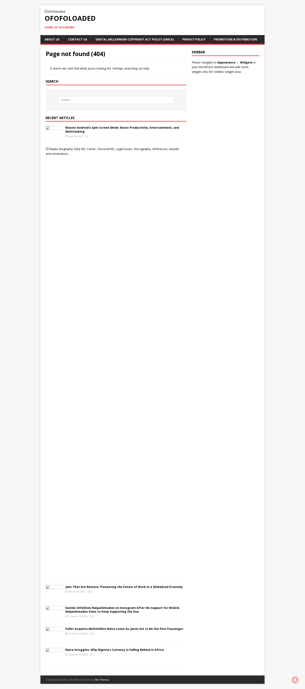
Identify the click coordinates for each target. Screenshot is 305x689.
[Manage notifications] (295, 680)
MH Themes (102, 680)
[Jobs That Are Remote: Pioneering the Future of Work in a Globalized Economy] (54, 595)
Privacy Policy (193, 39)
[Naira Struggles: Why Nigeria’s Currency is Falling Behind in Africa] (54, 658)
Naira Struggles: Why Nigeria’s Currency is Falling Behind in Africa (114, 650)
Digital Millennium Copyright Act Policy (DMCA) (135, 39)
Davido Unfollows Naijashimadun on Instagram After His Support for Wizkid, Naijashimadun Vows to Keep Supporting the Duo (122, 609)
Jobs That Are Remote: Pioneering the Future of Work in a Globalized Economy (124, 587)
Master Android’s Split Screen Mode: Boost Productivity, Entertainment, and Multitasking (122, 129)
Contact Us (77, 39)
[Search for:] (116, 100)
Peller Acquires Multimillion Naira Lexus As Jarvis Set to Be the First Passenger (124, 629)
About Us (52, 39)
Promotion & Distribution (235, 39)
